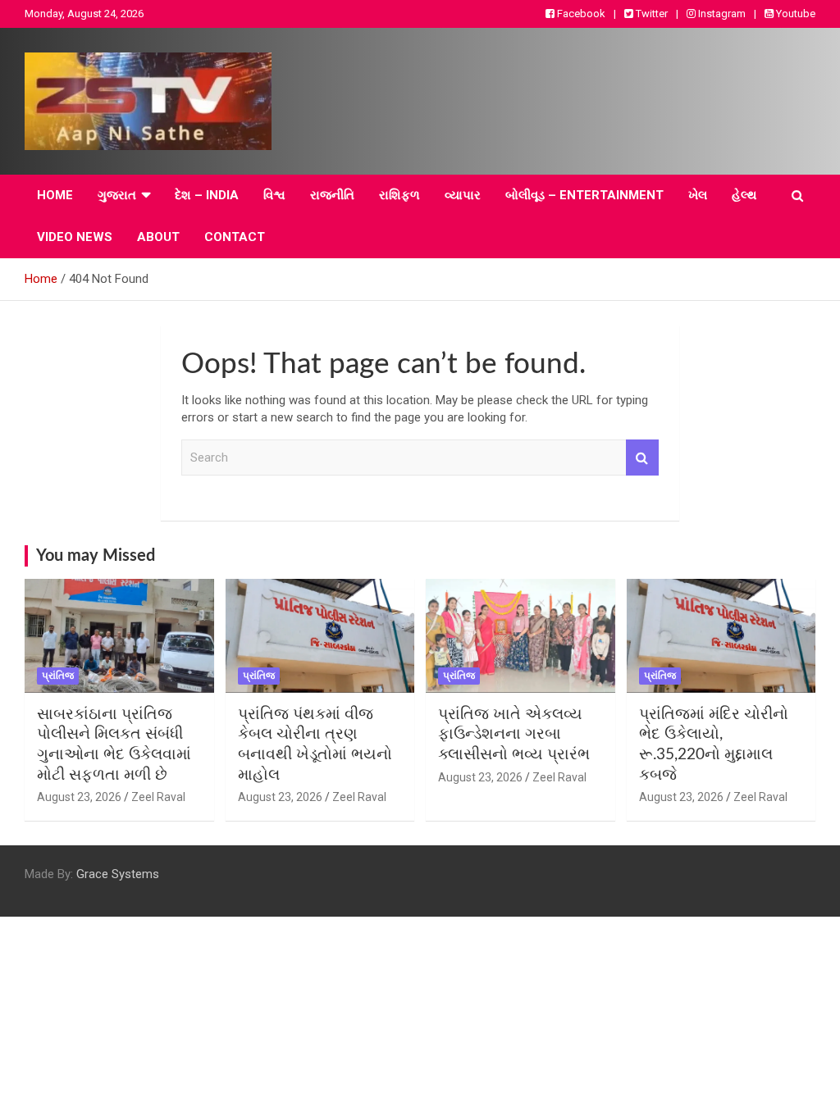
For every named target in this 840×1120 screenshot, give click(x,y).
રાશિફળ (399, 195)
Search (642, 457)
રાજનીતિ (332, 195)
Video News (74, 237)
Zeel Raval (158, 797)
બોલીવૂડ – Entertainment (584, 195)
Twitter (650, 13)
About (158, 237)
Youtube (794, 13)
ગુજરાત (117, 195)
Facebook (580, 13)
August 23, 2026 (79, 797)
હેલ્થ (744, 195)
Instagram (721, 13)
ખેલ (697, 195)
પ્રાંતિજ (58, 675)
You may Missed (95, 556)
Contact (234, 237)
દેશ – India (207, 195)
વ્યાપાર (463, 195)
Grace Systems (117, 874)
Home (55, 195)
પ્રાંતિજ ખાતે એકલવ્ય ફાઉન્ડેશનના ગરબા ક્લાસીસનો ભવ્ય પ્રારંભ (514, 735)
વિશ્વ (274, 195)
